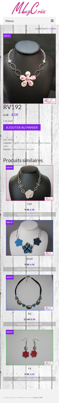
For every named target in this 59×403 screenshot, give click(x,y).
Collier (14, 149)
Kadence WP (38, 397)
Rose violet (30, 149)
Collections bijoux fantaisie (40, 143)
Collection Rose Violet (21, 143)
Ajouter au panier (22, 127)
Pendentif (21, 149)
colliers (52, 29)
